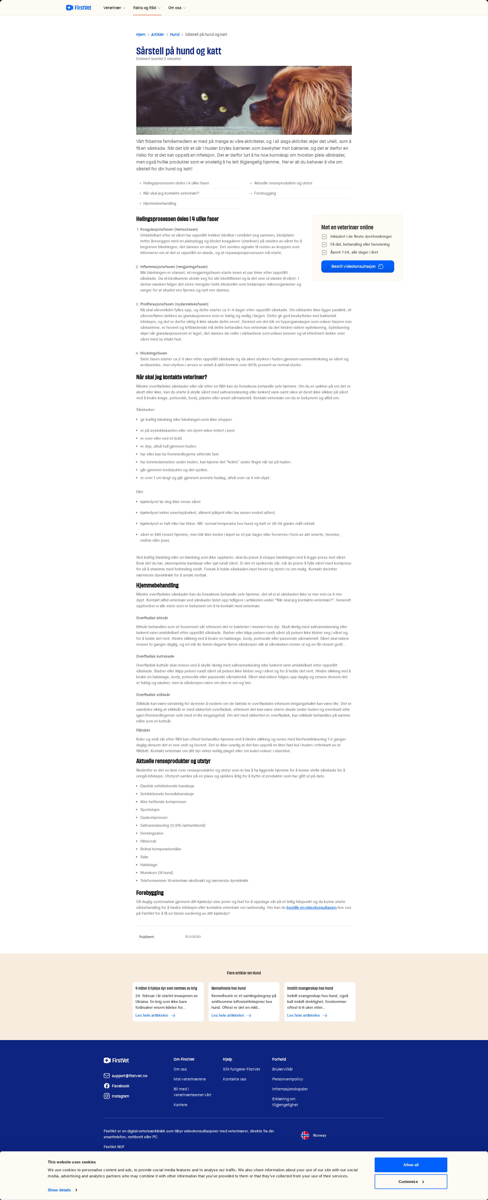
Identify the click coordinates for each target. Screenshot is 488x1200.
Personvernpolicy (287, 1079)
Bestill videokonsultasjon (353, 266)
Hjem (140, 34)
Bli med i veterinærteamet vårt (192, 1092)
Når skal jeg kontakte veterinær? (171, 193)
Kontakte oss (234, 1079)
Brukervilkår (282, 1069)
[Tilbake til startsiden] (78, 8)
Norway (319, 1135)
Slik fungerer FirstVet (241, 1069)
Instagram (120, 1096)
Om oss (180, 1069)
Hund (174, 34)
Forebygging (265, 193)
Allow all (411, 1165)
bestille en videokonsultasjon (312, 907)
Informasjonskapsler (290, 1089)
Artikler (157, 34)
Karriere (180, 1104)
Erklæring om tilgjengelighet (285, 1101)
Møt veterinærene (190, 1079)
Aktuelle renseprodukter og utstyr (283, 183)
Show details (59, 1190)
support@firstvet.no (129, 1075)
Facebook (120, 1086)
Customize (408, 1181)
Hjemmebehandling (159, 203)
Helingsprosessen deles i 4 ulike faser (176, 183)
